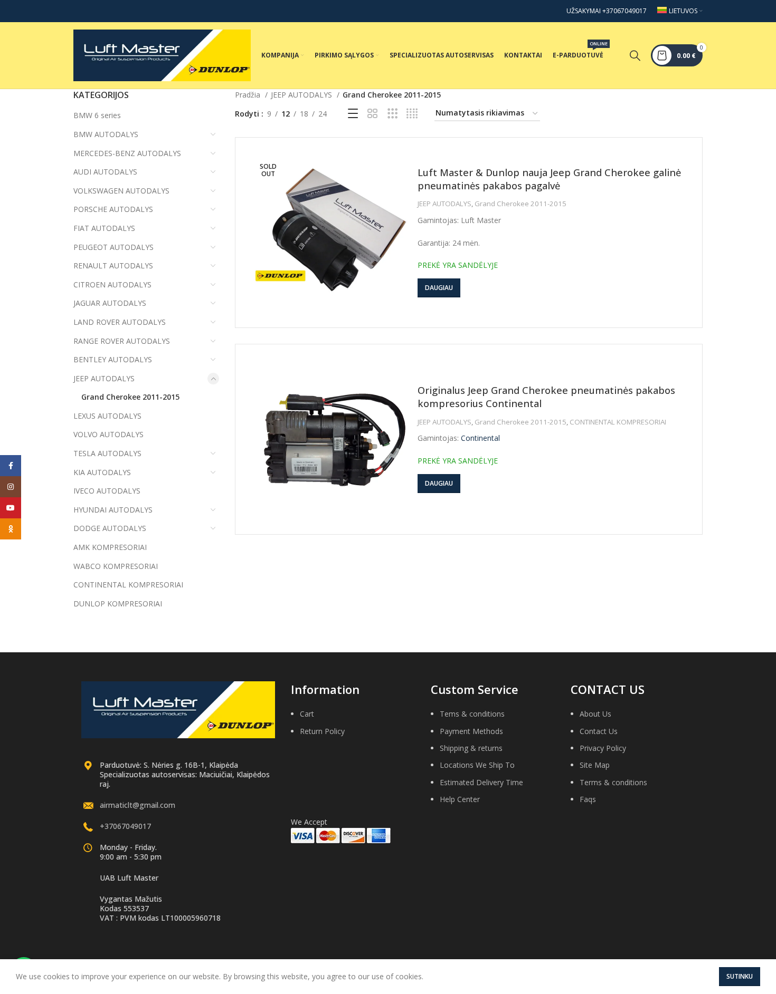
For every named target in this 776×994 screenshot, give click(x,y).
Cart (307, 714)
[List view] (352, 113)
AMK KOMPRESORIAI (110, 547)
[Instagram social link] (10, 486)
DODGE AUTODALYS (109, 528)
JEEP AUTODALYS (104, 378)
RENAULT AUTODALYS (113, 265)
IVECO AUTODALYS (106, 491)
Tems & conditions (472, 714)
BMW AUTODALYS (105, 134)
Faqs (588, 799)
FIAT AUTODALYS (104, 228)
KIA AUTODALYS (102, 472)
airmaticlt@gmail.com (137, 805)
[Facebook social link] (10, 465)
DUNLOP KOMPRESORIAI (117, 604)
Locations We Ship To (477, 765)
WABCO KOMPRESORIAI (115, 566)
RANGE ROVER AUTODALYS (121, 341)
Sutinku (739, 976)
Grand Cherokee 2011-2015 (130, 397)
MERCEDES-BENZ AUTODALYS (127, 153)
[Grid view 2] (372, 113)
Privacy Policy (603, 748)
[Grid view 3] (392, 113)
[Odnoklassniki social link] (10, 528)
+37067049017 (125, 826)
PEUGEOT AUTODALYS (113, 247)
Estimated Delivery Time (481, 782)
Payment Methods (471, 731)
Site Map (595, 765)
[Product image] (330, 232)
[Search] (635, 55)
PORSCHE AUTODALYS (113, 209)
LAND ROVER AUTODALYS (119, 322)
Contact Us (599, 731)
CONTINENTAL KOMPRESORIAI (128, 585)
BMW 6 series (97, 115)
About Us (595, 714)
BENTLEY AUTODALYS (112, 359)
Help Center (460, 799)
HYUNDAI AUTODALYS (113, 510)
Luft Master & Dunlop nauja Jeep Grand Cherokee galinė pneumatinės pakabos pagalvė (549, 179)
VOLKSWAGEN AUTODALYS (121, 191)
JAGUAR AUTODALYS (109, 303)
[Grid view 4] (412, 113)
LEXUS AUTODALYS (107, 416)
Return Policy (322, 731)
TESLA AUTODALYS (107, 453)
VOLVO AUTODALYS (108, 434)
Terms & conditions (613, 782)
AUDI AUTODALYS (105, 172)
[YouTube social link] (10, 507)
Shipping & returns (471, 748)
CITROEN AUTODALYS (112, 284)
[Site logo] (162, 55)
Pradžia (248, 95)
